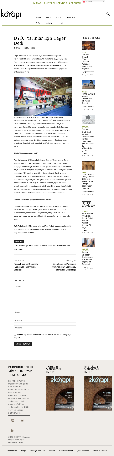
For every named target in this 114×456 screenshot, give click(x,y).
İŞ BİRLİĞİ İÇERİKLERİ (85, 127)
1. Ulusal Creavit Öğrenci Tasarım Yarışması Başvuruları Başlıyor (87, 61)
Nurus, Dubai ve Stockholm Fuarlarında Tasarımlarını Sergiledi (26, 267)
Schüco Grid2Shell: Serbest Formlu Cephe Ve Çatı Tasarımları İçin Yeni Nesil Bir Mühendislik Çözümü (88, 140)
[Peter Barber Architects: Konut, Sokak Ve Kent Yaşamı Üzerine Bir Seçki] (88, 204)
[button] (108, 13)
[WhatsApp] (12, 430)
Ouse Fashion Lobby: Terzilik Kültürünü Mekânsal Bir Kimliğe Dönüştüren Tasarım (88, 181)
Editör (17, 48)
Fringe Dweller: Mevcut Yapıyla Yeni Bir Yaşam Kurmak (88, 98)
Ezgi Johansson (88, 72)
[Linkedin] (22, 420)
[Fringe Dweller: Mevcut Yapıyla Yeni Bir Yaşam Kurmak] (88, 84)
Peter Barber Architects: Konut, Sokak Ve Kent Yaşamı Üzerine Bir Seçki (88, 220)
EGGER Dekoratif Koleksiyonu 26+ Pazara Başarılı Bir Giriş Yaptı (87, 258)
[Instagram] (12, 420)
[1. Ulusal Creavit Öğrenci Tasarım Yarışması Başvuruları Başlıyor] (88, 45)
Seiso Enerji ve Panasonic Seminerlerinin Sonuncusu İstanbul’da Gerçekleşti (64, 267)
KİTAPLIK (85, 211)
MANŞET (84, 92)
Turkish (88, 2)
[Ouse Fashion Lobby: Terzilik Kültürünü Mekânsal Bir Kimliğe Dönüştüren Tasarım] (88, 165)
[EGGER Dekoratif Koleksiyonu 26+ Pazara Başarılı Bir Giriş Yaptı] (88, 242)
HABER (84, 52)
